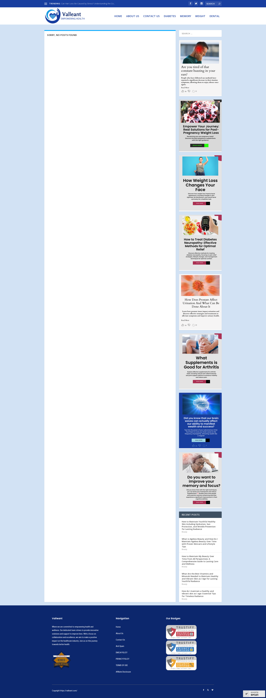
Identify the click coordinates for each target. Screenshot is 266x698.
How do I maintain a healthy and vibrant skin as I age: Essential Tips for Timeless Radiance (199, 593)
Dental (214, 16)
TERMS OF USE (122, 665)
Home (118, 16)
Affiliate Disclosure (123, 672)
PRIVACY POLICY (122, 659)
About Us (132, 16)
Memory (185, 16)
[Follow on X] (208, 690)
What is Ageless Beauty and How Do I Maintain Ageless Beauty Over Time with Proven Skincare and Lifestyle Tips (200, 543)
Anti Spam (120, 646)
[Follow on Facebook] (203, 690)
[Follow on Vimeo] (212, 690)
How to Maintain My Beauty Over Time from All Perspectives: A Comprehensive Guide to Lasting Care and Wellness (200, 560)
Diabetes (170, 16)
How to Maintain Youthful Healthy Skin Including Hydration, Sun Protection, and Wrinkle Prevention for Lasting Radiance (199, 525)
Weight (200, 16)
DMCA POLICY (121, 652)
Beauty (184, 532)
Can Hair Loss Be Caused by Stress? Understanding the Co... (88, 3)
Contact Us (151, 16)
